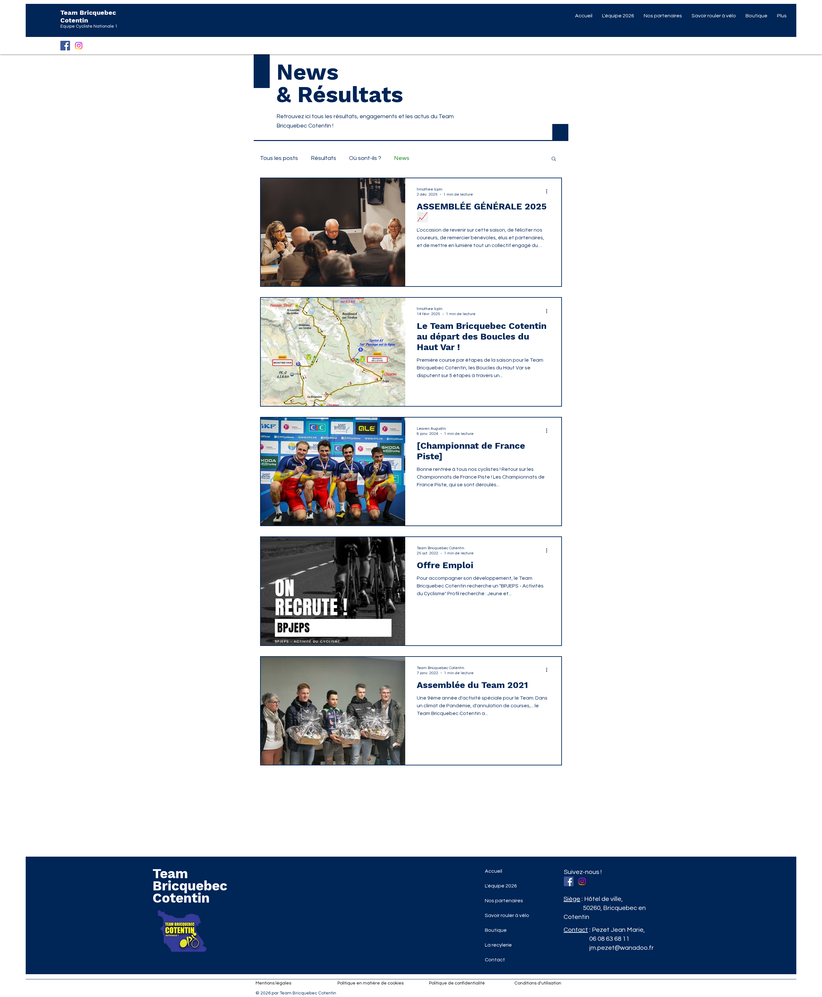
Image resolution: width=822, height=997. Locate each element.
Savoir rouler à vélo (507, 915)
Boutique (496, 930)
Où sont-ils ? (365, 158)
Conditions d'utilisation (537, 983)
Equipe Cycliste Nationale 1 (89, 26)
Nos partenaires (504, 900)
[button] (554, 159)
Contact (495, 959)
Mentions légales (273, 983)
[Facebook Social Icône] (65, 45)
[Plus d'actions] (549, 191)
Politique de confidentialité (457, 983)
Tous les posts (279, 158)
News (401, 158)
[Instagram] (78, 45)
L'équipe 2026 (501, 885)
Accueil (493, 871)
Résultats (323, 158)
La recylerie (498, 945)
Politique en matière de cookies (371, 983)
